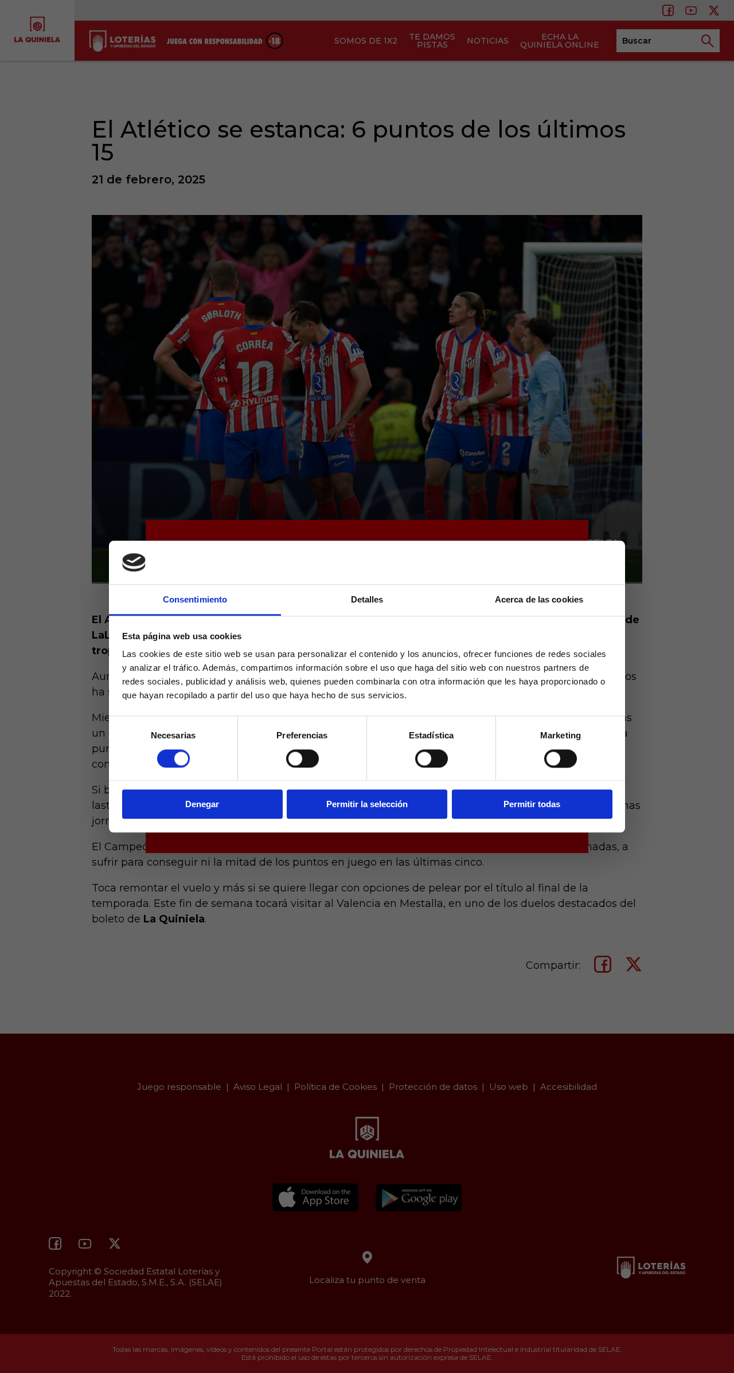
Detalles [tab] (367, 600)
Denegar (202, 804)
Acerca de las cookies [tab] (539, 600)
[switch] (302, 758)
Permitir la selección (367, 804)
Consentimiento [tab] (195, 600)
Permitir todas (531, 804)
